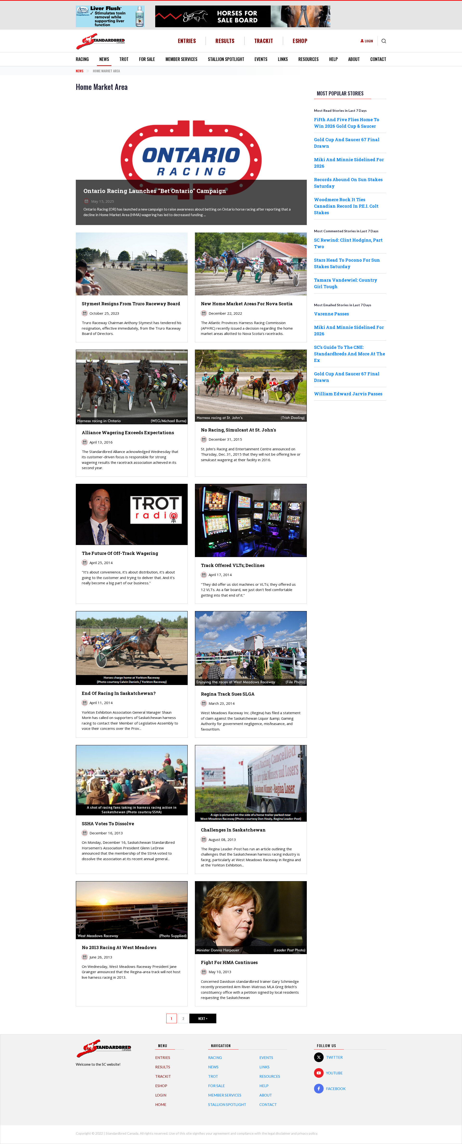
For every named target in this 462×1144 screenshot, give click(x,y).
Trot (123, 59)
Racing (82, 59)
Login (369, 40)
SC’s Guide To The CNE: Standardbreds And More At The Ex (349, 353)
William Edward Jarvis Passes (348, 394)
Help (333, 59)
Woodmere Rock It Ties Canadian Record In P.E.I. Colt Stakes (346, 206)
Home (160, 1104)
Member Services (181, 59)
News (104, 59)
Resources (308, 59)
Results (225, 40)
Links (283, 59)
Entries (187, 40)
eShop (300, 40)
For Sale (147, 59)
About (354, 59)
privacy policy (307, 1133)
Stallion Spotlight (226, 59)
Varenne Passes (331, 314)
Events (261, 59)
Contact (378, 59)
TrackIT (263, 40)
